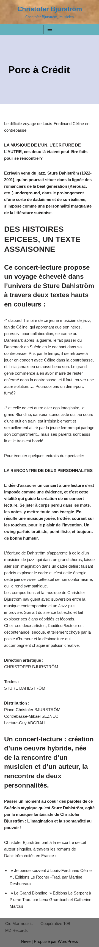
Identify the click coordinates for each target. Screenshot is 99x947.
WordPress (68, 941)
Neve (26, 941)
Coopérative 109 (55, 923)
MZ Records (16, 930)
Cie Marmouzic (19, 923)
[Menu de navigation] (49, 29)
